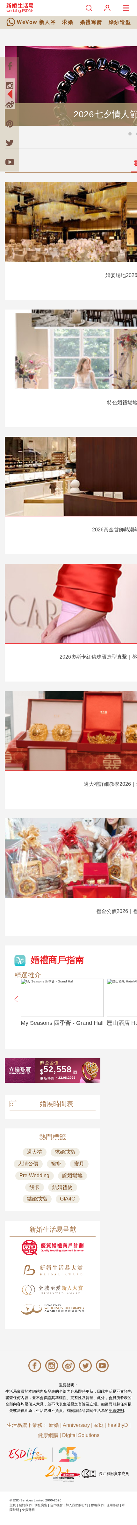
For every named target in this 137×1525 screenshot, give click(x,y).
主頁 (13, 1505)
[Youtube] (9, 161)
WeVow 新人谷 (36, 22)
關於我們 (25, 1505)
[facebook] (9, 66)
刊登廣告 (40, 1505)
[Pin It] (9, 123)
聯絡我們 (97, 1505)
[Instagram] (9, 85)
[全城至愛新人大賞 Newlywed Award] (53, 1290)
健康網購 (48, 1435)
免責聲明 (116, 1410)
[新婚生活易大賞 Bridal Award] (53, 1270)
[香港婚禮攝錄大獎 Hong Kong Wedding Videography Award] (53, 1309)
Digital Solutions (80, 1435)
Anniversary (76, 1425)
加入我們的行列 (77, 1505)
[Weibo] (9, 104)
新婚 (54, 1425)
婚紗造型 (120, 22)
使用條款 (112, 1505)
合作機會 (56, 1505)
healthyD (118, 1425)
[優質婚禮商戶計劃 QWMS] (53, 1247)
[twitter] (9, 142)
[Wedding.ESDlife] (19, 8)
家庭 (99, 1425)
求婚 (67, 22)
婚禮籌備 (91, 22)
